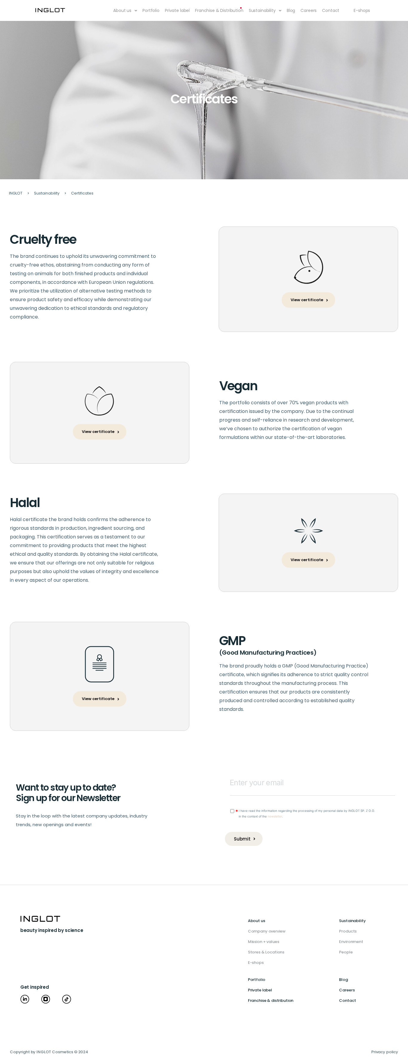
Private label (177, 10)
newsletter (275, 816)
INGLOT (15, 193)
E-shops (362, 10)
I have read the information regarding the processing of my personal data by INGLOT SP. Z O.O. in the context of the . (307, 813)
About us (122, 10)
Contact (330, 10)
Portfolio (150, 10)
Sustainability (262, 10)
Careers (308, 10)
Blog (291, 10)
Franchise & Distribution (219, 10)
